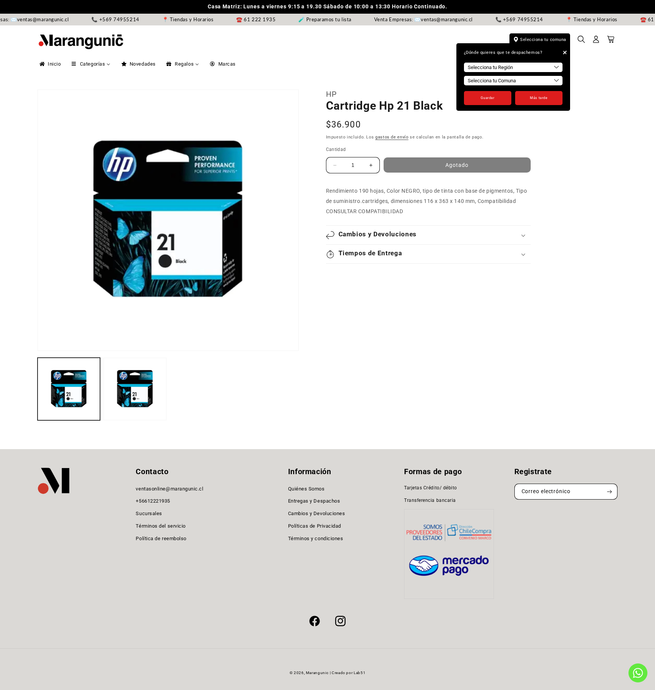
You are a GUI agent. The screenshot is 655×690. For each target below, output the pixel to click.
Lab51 (359, 673)
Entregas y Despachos (314, 501)
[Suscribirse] (609, 492)
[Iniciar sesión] (596, 41)
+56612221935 (153, 501)
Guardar (487, 98)
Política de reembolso (161, 538)
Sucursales (149, 513)
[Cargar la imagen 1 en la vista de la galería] (69, 389)
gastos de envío (391, 137)
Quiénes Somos (306, 489)
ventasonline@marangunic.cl (169, 489)
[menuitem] (49, 64)
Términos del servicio (160, 526)
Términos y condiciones (315, 538)
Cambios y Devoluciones (316, 513)
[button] (581, 41)
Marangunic (317, 673)
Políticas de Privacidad (314, 526)
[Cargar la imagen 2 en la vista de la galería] (134, 389)
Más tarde (538, 98)
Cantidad (336, 149)
